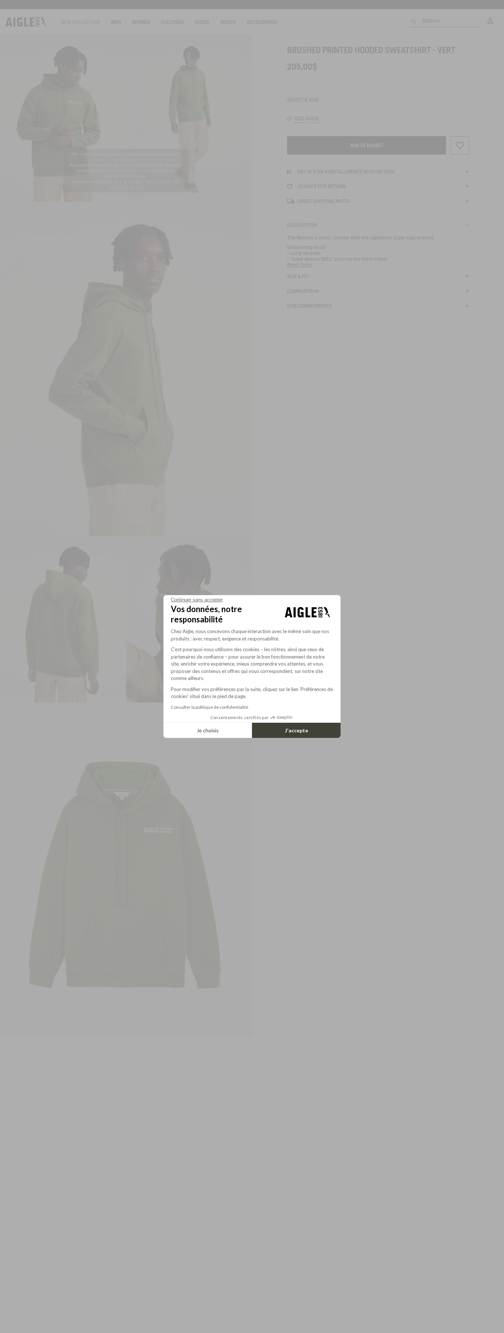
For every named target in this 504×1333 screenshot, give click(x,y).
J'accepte (296, 730)
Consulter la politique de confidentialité (209, 707)
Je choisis (208, 730)
